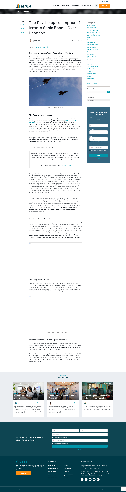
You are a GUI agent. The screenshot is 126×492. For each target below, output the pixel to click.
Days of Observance (93, 35)
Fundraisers (91, 42)
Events (89, 37)
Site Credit (25, 489)
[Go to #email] (22, 32)
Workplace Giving (92, 83)
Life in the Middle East (94, 49)
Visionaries (90, 78)
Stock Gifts (90, 71)
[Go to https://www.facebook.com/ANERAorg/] (86, 479)
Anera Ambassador (93, 30)
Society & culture (92, 66)
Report (89, 64)
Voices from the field (41, 47)
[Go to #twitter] (22, 24)
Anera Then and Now (93, 32)
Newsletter (90, 54)
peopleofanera (91, 57)
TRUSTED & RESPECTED (97, 489)
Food (88, 40)
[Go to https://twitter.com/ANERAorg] (82, 479)
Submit (98, 155)
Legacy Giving (91, 47)
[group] (31, 465)
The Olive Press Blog (24, 11)
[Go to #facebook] (22, 28)
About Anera (91, 25)
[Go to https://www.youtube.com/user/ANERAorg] (94, 479)
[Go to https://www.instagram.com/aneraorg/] (98, 479)
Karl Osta (56, 403)
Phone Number (92, 144)
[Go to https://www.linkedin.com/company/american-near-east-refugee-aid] (90, 479)
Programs (90, 59)
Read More (17, 415)
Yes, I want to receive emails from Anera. (99, 141)
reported (31, 128)
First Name (92, 123)
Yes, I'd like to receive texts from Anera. (98, 150)
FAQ (90, 489)
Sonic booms (33, 223)
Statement (90, 69)
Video (89, 76)
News (89, 52)
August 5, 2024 (66, 166)
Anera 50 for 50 (92, 28)
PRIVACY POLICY (106, 489)
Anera (20, 403)
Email (90, 136)
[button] (91, 147)
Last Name (91, 129)
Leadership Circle (92, 44)
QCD (88, 61)
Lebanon (40, 57)
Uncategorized (91, 74)
